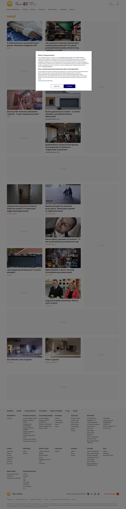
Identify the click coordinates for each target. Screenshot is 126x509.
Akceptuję (69, 86)
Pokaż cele (57, 86)
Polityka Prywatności (47, 66)
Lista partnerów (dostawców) (45, 80)
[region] (64, 71)
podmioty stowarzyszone (66, 57)
